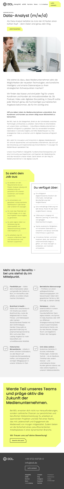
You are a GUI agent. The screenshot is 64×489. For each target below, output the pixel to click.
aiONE (26, 476)
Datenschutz (50, 476)
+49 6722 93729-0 (34, 458)
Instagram (40, 479)
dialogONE (28, 474)
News (26, 481)
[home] (8, 4)
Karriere (27, 479)
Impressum (50, 474)
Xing (38, 476)
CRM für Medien (49, 483)
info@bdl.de (31, 462)
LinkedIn (39, 474)
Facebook (40, 481)
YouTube (39, 483)
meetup (29, 483)
